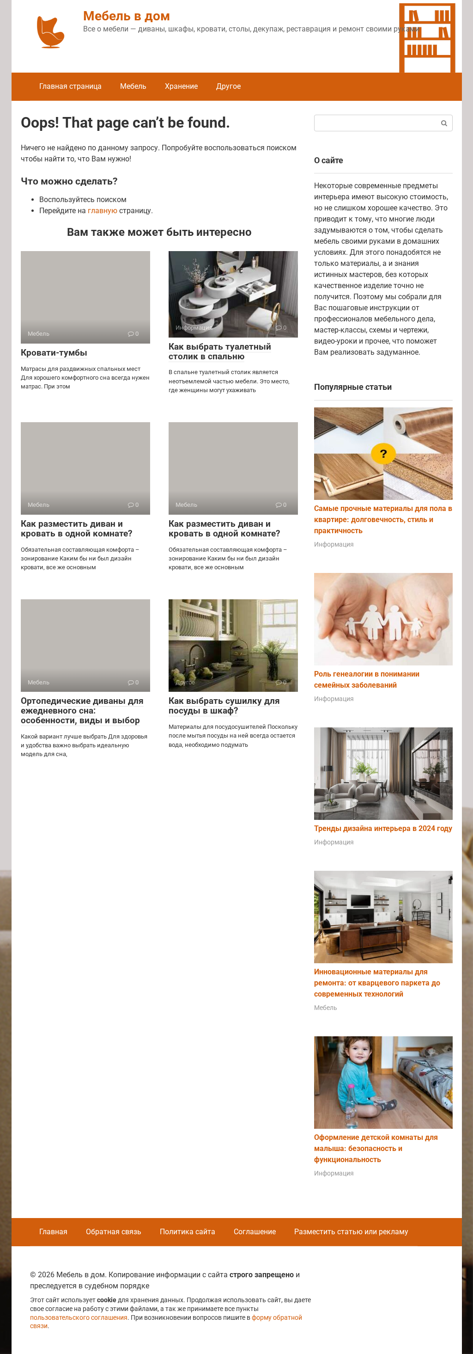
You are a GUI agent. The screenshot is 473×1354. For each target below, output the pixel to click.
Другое (228, 86)
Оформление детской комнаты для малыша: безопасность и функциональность (376, 1148)
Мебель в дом (126, 16)
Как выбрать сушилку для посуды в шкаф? (224, 705)
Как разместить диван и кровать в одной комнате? (76, 528)
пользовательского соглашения (78, 1318)
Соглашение (255, 1231)
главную (102, 210)
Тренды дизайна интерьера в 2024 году (383, 828)
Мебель (133, 86)
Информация (334, 544)
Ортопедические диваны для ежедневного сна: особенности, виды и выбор (82, 710)
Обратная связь (113, 1231)
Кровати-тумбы (54, 352)
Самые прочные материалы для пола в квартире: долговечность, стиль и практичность (383, 519)
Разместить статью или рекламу (351, 1231)
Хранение (181, 86)
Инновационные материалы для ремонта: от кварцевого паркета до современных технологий (377, 982)
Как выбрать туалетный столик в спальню (220, 351)
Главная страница (70, 86)
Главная (53, 1231)
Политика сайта (187, 1231)
